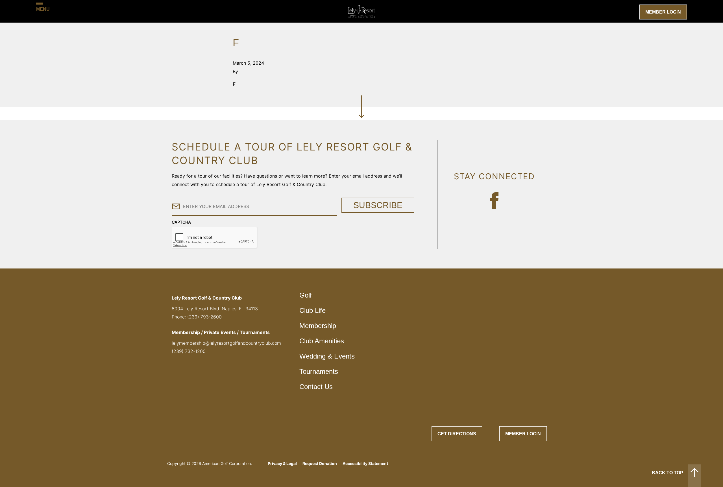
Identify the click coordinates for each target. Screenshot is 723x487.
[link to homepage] (361, 11)
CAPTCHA (181, 222)
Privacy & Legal (282, 463)
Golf (305, 295)
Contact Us (316, 386)
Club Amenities (321, 341)
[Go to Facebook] (494, 200)
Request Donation (319, 463)
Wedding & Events (327, 356)
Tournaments (318, 371)
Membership (317, 325)
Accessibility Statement (365, 463)
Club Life (312, 310)
